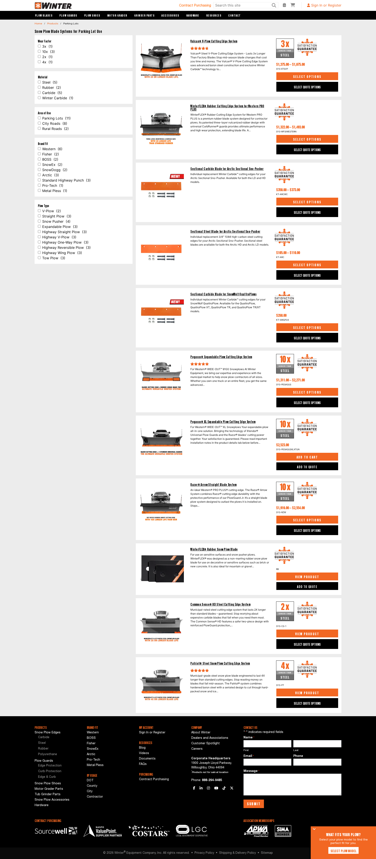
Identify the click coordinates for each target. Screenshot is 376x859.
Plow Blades (44, 15)
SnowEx (92, 749)
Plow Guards (68, 15)
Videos (144, 753)
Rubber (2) (51, 87)
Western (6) (52, 149)
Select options (307, 76)
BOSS (91, 738)
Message (251, 771)
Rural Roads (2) (55, 128)
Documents (147, 758)
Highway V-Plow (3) (59, 237)
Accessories (170, 15)
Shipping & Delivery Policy (237, 853)
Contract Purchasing (195, 6)
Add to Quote (307, 467)
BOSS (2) (50, 159)
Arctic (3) (50, 175)
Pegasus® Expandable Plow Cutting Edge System (221, 357)
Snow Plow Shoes (48, 783)
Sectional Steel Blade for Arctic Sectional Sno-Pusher (225, 231)
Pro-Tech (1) (52, 185)
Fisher (91, 743)
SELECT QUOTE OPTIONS (307, 87)
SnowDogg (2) (54, 170)
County (92, 786)
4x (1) (47, 62)
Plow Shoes (92, 15)
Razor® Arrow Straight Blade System (213, 485)
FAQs (143, 764)
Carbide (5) (52, 93)
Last (296, 750)
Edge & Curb (47, 777)
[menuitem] (57, 738)
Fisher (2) (50, 154)
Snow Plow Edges (47, 732)
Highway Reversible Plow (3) (66, 247)
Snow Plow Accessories (52, 800)
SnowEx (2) (52, 164)
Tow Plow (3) (53, 258)
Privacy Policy (204, 853)
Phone (298, 756)
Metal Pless (95, 765)
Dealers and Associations (209, 738)
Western (93, 732)
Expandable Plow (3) (60, 226)
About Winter (200, 732)
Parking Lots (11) (56, 118)
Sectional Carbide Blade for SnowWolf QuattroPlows (223, 294)
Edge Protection (50, 765)
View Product (307, 577)
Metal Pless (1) (54, 191)
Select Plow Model (343, 851)
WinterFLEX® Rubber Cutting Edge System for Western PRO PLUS (227, 107)
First (246, 750)
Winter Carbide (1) (57, 98)
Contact (234, 15)
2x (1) (47, 57)
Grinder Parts (144, 15)
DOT (90, 780)
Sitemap (267, 853)
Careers (197, 749)
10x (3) (48, 51)
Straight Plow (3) (56, 216)
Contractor (95, 796)
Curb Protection (49, 771)
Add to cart (307, 457)
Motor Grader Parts (49, 789)
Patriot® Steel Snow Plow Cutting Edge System (220, 663)
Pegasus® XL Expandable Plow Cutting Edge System (222, 422)
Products (52, 23)
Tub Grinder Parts (47, 794)
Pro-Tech (93, 759)
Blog (142, 748)
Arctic (91, 754)
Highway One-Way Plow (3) (65, 242)
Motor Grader (117, 15)
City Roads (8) (54, 123)
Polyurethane (47, 754)
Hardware (192, 15)
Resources (214, 15)
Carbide (43, 737)
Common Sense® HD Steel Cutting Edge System (220, 604)
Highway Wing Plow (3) (62, 253)
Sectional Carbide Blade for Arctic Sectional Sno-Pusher (227, 169)
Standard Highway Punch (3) (66, 180)
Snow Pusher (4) (56, 221)
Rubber (43, 748)
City (89, 791)
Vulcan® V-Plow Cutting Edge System (213, 41)
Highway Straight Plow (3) (64, 232)
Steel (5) (49, 82)
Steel (42, 743)
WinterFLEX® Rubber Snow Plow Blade (214, 549)
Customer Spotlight (205, 743)
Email (248, 756)
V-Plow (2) (51, 211)
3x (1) (47, 46)
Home (38, 23)
